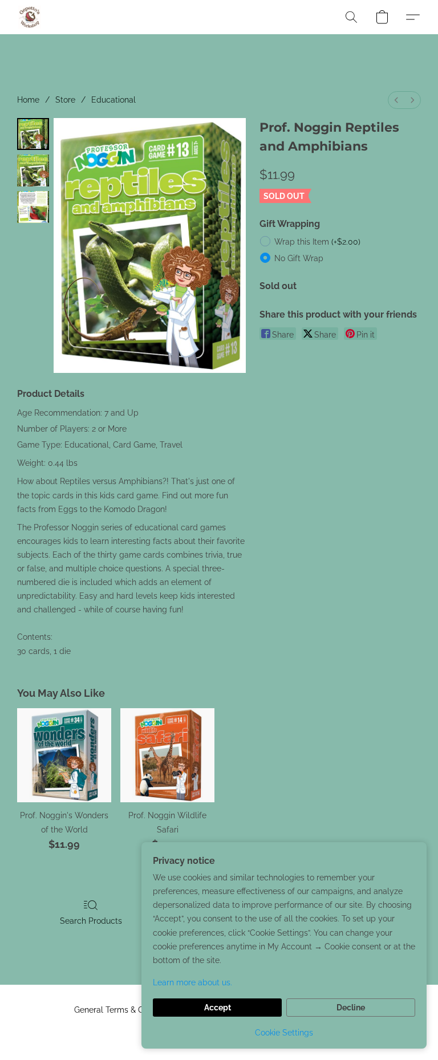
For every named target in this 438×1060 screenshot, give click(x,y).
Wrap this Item (317, 241)
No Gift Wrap (298, 258)
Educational (113, 99)
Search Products (91, 920)
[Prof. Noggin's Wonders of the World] (64, 755)
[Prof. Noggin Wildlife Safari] (167, 755)
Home (28, 99)
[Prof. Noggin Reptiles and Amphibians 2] (33, 207)
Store (65, 99)
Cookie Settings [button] (284, 1032)
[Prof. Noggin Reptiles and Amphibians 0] (33, 134)
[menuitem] (396, 100)
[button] (29, 17)
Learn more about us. (192, 982)
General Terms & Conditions (125, 1009)
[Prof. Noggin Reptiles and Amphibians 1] (33, 170)
